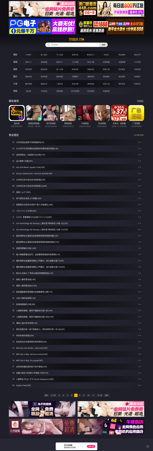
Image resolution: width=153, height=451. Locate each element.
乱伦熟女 (122, 69)
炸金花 (106, 55)
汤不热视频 (75, 91)
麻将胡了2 (91, 55)
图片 (15, 76)
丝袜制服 (106, 62)
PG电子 (28, 55)
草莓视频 (59, 91)
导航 (15, 91)
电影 (15, 69)
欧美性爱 (75, 69)
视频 (15, 62)
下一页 (100, 395)
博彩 (15, 54)
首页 (46, 395)
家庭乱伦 (44, 84)
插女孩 (28, 91)
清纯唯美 (106, 76)
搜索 (103, 45)
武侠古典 (75, 84)
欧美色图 (59, 76)
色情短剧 (106, 91)
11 (93, 395)
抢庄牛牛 (137, 55)
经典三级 (106, 69)
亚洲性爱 (28, 69)
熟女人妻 (90, 62)
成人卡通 (59, 69)
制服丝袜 (90, 69)
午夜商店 (44, 91)
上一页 (53, 395)
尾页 (106, 395)
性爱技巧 (137, 84)
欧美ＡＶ (59, 62)
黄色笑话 (122, 84)
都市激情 (28, 84)
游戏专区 (75, 55)
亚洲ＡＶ (28, 62)
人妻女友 (59, 84)
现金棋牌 (122, 55)
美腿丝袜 (90, 76)
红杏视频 (90, 91)
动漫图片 (75, 76)
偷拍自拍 (44, 69)
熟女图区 (122, 76)
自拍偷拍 (44, 62)
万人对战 (59, 55)
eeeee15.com (76, 39)
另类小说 (106, 84)
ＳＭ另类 (137, 62)
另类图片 (137, 76)
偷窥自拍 (28, 76)
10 (88, 395)
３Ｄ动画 (75, 62)
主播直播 (122, 62)
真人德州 (44, 55)
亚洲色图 (44, 76)
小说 (15, 83)
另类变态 (137, 69)
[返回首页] (147, 446)
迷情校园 (90, 84)
